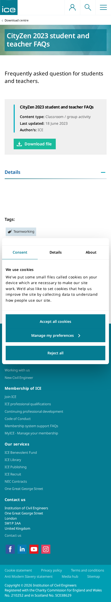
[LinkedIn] (22, 548)
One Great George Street (24, 488)
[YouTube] (33, 548)
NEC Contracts (16, 481)
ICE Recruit (13, 474)
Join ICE (10, 396)
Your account (72, 7)
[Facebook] (10, 548)
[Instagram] (45, 548)
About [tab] (91, 251)
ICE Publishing (16, 467)
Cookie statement (18, 570)
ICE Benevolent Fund (21, 452)
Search (88, 7)
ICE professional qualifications (28, 404)
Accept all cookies (55, 321)
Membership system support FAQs (31, 426)
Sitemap (93, 576)
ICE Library (13, 459)
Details (12, 172)
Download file (38, 144)
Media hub (70, 576)
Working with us (17, 370)
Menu (103, 7)
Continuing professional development (34, 411)
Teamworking (23, 231)
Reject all (55, 352)
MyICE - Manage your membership (31, 433)
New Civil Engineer (19, 377)
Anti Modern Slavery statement (29, 576)
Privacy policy (51, 570)
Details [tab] (56, 251)
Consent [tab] (20, 251)
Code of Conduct (18, 418)
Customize (55, 335)
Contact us (13, 535)
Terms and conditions (87, 570)
